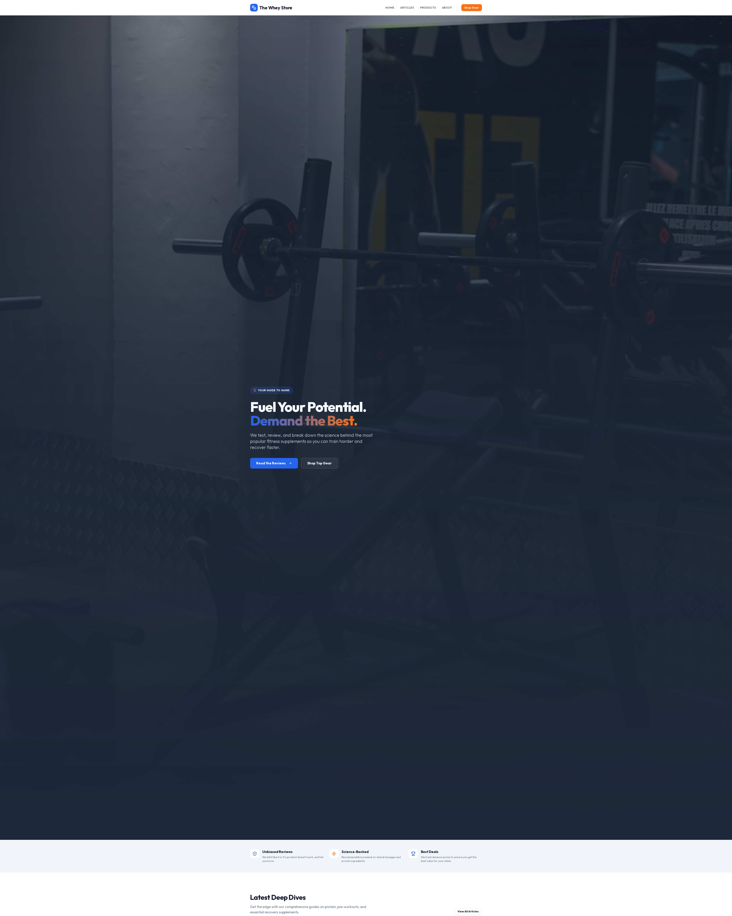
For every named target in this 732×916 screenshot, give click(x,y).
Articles (407, 7)
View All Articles (468, 911)
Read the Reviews (271, 463)
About (447, 7)
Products (428, 7)
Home (389, 7)
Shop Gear (471, 7)
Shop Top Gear (319, 463)
